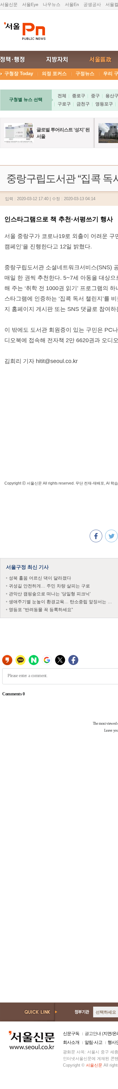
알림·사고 (93, 1042)
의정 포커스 (54, 73)
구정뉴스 (85, 73)
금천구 (83, 103)
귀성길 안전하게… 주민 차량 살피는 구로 (49, 585)
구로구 (64, 103)
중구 (95, 95)
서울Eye (30, 4)
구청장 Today (18, 73)
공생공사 (92, 4)
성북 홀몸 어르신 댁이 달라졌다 (40, 577)
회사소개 (71, 1042)
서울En (72, 4)
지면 (107, 1033)
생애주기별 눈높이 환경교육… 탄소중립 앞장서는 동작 (62, 601)
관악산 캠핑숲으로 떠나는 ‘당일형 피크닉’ (50, 593)
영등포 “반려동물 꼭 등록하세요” (41, 609)
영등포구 (104, 103)
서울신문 (9, 4)
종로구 (78, 95)
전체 (62, 95)
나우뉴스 (51, 4)
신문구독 (71, 1033)
